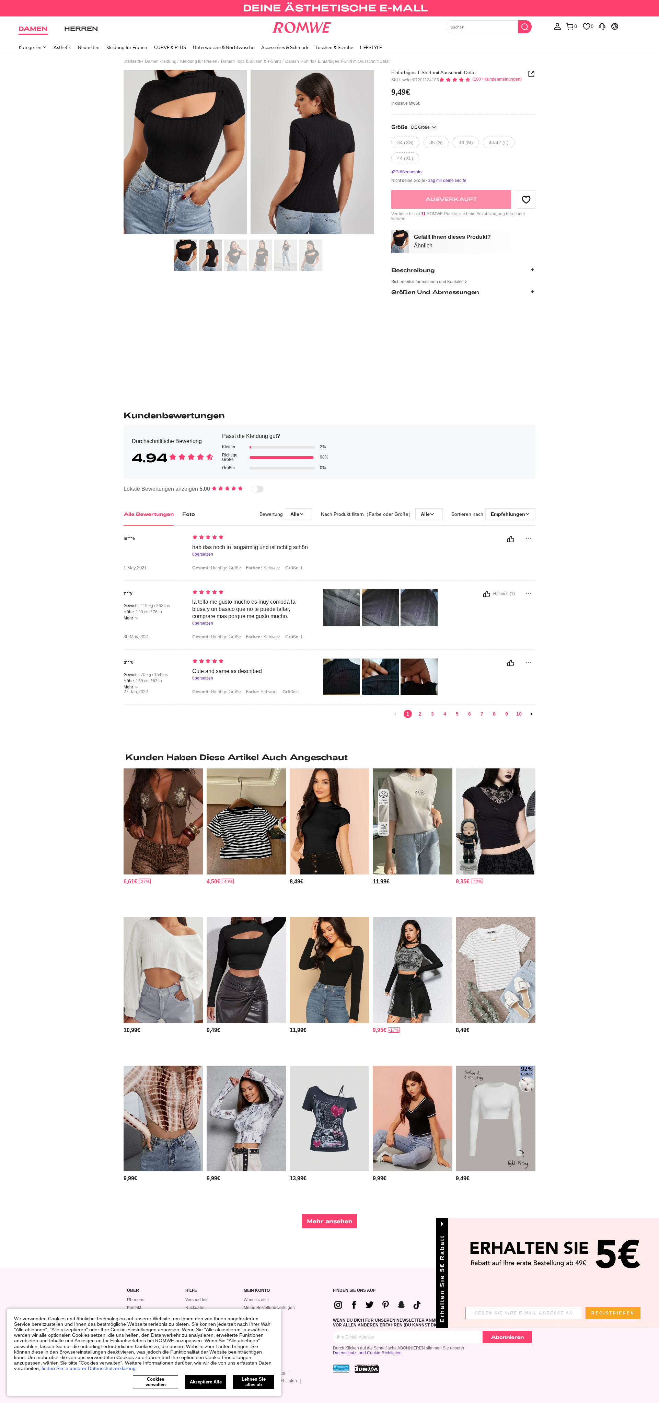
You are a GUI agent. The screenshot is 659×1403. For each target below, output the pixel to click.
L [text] (294, 568)
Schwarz (262, 691)
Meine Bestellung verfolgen (269, 1307)
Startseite (132, 61)
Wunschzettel (256, 1299)
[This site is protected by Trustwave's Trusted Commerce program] (341, 1369)
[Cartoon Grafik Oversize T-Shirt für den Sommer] (412, 821)
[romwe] (302, 26)
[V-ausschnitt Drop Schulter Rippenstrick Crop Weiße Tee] (163, 970)
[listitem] (163, 840)
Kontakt (134, 1307)
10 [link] (519, 714)
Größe (410, 127)
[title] (329, 757)
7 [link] (482, 714)
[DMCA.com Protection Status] (367, 1369)
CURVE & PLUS (170, 47)
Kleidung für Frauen (126, 47)
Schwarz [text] (263, 568)
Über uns (135, 1299)
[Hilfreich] (511, 539)
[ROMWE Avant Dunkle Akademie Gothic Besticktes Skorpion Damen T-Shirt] (495, 821)
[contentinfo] (130, 881)
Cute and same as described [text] (227, 671)
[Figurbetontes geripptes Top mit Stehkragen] (329, 821)
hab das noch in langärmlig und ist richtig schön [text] (250, 547)
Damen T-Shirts (299, 61)
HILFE (191, 1290)
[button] (526, 199)
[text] (250, 537)
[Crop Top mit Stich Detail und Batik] (163, 1119)
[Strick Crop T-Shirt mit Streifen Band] (412, 1119)
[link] (329, 8)
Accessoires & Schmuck (285, 47)
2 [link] (420, 714)
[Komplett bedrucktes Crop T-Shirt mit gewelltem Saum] (246, 1119)
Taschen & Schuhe (334, 47)
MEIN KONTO (257, 1290)
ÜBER (133, 1290)
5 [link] (457, 714)
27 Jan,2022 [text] (136, 691)
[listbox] (557, 26)
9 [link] (506, 714)
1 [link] (407, 714)
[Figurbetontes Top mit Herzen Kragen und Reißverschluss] (329, 970)
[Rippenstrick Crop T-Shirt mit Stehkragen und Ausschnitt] (246, 970)
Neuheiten (89, 47)
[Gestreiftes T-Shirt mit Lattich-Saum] (495, 970)
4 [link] (444, 714)
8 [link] (494, 714)
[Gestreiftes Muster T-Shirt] (246, 821)
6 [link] (469, 714)
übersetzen (202, 554)
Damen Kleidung (160, 61)
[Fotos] (249, 153)
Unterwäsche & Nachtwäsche (223, 47)
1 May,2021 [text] (135, 568)
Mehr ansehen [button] (329, 1221)
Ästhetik (62, 47)
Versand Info (197, 1299)
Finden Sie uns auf (354, 1290)
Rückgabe (195, 1307)
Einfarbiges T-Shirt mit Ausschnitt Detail (433, 72)
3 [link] (432, 714)
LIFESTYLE (371, 47)
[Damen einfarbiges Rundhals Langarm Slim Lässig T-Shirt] (495, 1119)
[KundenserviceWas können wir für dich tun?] (602, 26)
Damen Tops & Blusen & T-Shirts (251, 61)
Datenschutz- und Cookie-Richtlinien (367, 1352)
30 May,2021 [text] (136, 637)
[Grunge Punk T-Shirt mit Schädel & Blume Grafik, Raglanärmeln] (412, 970)
